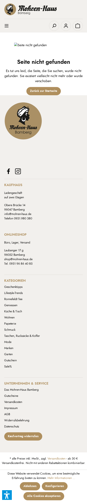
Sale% (8, 366)
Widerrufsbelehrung (16, 420)
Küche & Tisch (13, 311)
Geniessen (10, 305)
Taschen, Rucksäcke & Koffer (22, 336)
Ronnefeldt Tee (13, 299)
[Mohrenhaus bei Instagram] (18, 171)
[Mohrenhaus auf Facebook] (8, 171)
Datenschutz (11, 426)
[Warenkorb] (78, 26)
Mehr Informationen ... (61, 478)
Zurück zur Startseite (43, 91)
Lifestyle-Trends (13, 293)
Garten (8, 354)
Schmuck (9, 329)
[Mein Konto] (66, 26)
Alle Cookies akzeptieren (44, 496)
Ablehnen (30, 486)
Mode (7, 342)
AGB (7, 414)
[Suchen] (54, 26)
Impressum (11, 408)
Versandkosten (13, 402)
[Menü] (9, 26)
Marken (8, 348)
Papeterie (10, 323)
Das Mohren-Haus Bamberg (21, 389)
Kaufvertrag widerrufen (23, 436)
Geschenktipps (13, 287)
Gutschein (10, 360)
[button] (7, 495)
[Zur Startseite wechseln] (43, 9)
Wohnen (9, 317)
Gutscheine (11, 396)
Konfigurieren (54, 486)
